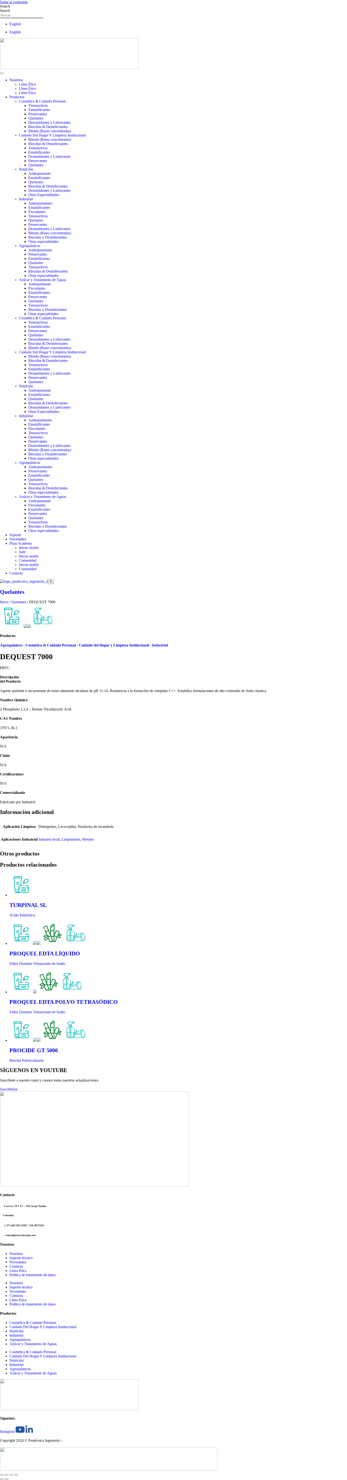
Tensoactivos (38, 105)
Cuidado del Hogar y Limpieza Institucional (114, 645)
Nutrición (26, 169)
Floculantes (36, 212)
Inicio (4, 602)
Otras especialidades (43, 242)
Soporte (15, 535)
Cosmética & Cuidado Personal (42, 101)
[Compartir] (11, 1475)
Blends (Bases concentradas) (49, 131)
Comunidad (27, 560)
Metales (88, 839)
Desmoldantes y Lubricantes (49, 122)
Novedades (17, 539)
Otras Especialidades (43, 195)
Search (5, 6)
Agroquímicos (29, 246)
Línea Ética (27, 84)
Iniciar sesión (28, 548)
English (15, 24)
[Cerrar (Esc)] (16, 1475)
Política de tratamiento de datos (32, 1275)
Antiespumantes (40, 203)
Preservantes (37, 114)
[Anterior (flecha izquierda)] (2, 1479)
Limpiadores (71, 839)
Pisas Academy (20, 543)
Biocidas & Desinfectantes (48, 127)
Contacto (16, 573)
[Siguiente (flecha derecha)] (6, 1479)
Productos (16, 97)
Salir (22, 552)
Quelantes (35, 118)
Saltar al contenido (14, 2)
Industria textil (49, 839)
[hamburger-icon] (2, 73)
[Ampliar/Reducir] (2, 1475)
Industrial (26, 199)
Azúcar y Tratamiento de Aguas (42, 280)
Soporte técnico (21, 1258)
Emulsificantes (39, 110)
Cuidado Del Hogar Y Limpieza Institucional (52, 135)
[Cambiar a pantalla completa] (6, 1475)
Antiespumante (39, 173)
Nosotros (16, 80)
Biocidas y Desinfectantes (47, 237)
